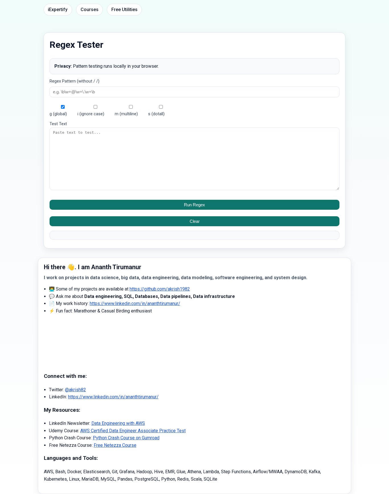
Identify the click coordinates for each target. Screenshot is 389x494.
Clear (195, 221)
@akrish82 (75, 389)
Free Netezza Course (115, 445)
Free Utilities (124, 9)
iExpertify (57, 9)
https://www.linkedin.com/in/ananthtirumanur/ (135, 303)
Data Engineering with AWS (118, 423)
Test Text (58, 123)
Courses (90, 9)
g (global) (58, 113)
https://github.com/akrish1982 (160, 289)
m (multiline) (126, 113)
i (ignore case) (90, 113)
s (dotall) (156, 113)
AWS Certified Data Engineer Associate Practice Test (133, 430)
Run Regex (194, 204)
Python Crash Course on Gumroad (126, 438)
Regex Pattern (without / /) (74, 81)
